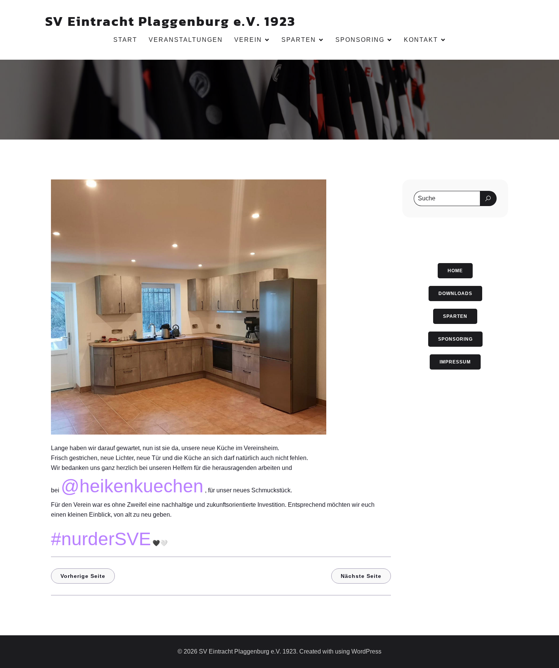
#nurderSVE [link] (101, 539)
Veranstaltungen (186, 39)
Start (125, 39)
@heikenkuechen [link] (132, 486)
